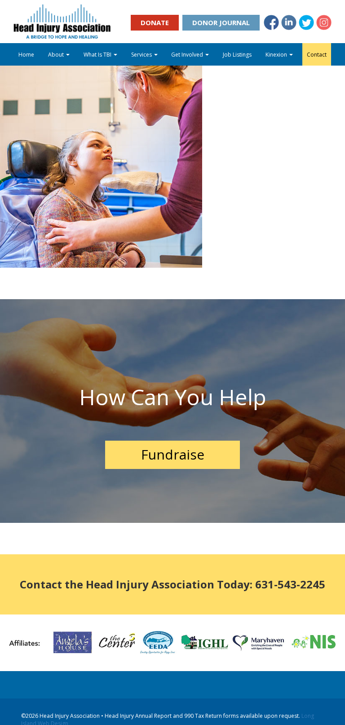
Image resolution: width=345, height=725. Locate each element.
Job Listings (237, 54)
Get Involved (187, 54)
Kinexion (276, 54)
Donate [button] (155, 22)
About (56, 54)
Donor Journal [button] (221, 22)
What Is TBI (98, 54)
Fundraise (172, 454)
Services (142, 54)
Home (26, 54)
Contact (317, 54)
